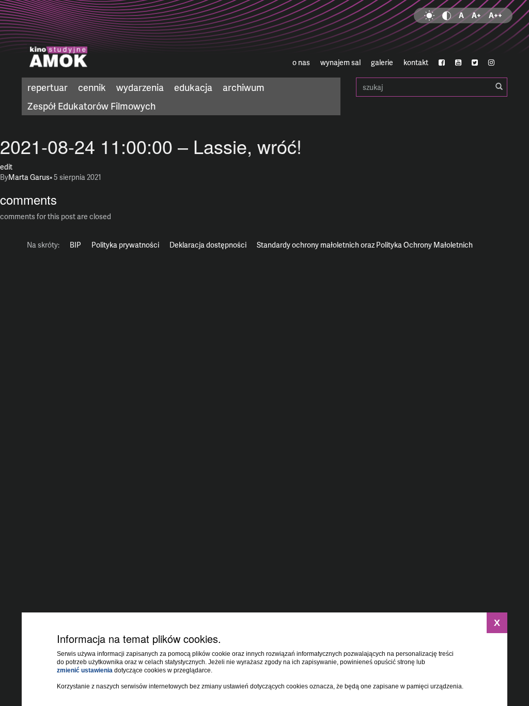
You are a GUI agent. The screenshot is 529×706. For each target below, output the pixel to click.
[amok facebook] (441, 62)
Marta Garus (29, 177)
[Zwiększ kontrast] (446, 15)
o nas (301, 62)
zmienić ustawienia (85, 670)
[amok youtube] (458, 62)
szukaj (431, 87)
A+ (476, 15)
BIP (75, 245)
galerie (382, 62)
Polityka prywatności (125, 245)
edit (6, 167)
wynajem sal (340, 62)
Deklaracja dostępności (207, 245)
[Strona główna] (102, 39)
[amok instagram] (491, 62)
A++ (495, 15)
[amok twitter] (474, 62)
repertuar (47, 87)
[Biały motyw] (429, 15)
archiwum (243, 87)
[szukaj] (499, 87)
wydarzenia (140, 87)
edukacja (193, 87)
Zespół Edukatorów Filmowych (91, 105)
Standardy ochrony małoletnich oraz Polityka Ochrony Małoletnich (365, 245)
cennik (92, 87)
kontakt (415, 62)
